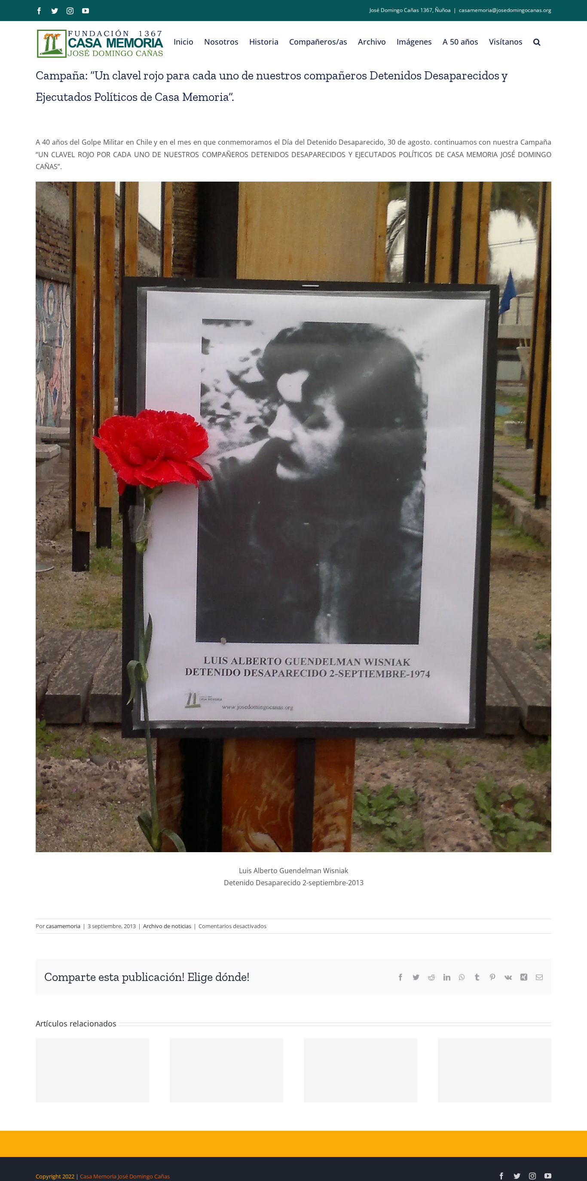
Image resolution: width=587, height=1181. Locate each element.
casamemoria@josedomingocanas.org (505, 10)
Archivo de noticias (167, 926)
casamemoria (63, 926)
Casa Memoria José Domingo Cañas (125, 1176)
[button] (537, 41)
